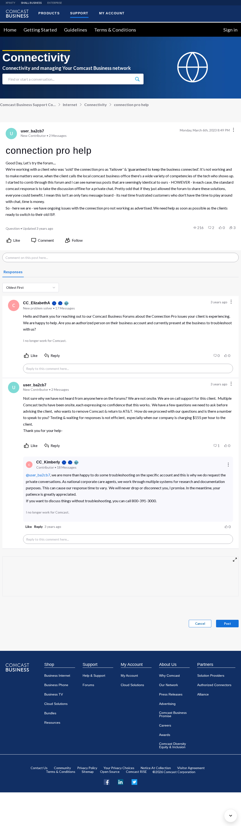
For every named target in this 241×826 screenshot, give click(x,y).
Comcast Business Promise (173, 714)
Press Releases (170, 694)
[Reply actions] (228, 464)
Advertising (167, 703)
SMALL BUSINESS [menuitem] (31, 2)
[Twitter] (134, 781)
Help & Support (94, 675)
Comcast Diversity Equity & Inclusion (172, 745)
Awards (164, 734)
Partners (205, 664)
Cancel (200, 623)
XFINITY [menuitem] (10, 2)
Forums (88, 685)
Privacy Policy (87, 768)
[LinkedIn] (120, 781)
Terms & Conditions (115, 29)
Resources (52, 722)
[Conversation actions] (233, 130)
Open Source (110, 772)
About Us (168, 664)
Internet (70, 104)
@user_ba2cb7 (38, 475)
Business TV (53, 694)
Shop (49, 664)
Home (10, 29)
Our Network (168, 685)
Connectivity (95, 104)
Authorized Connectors (214, 685)
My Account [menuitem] (112, 13)
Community (62, 768)
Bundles (50, 713)
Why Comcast (169, 675)
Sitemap (88, 772)
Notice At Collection (156, 768)
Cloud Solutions (56, 703)
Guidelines (75, 29)
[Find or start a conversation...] (137, 79)
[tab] (13, 272)
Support (90, 664)
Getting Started (40, 29)
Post (227, 623)
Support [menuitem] (79, 13)
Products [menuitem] (49, 13)
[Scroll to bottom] (230, 815)
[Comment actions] (231, 302)
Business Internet (57, 675)
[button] (198, 227)
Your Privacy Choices (119, 768)
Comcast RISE (136, 772)
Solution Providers (210, 675)
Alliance (203, 694)
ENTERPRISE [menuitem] (54, 2)
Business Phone (56, 685)
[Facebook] (106, 781)
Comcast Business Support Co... (28, 104)
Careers (165, 725)
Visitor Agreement (191, 768)
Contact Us (39, 768)
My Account (132, 664)
